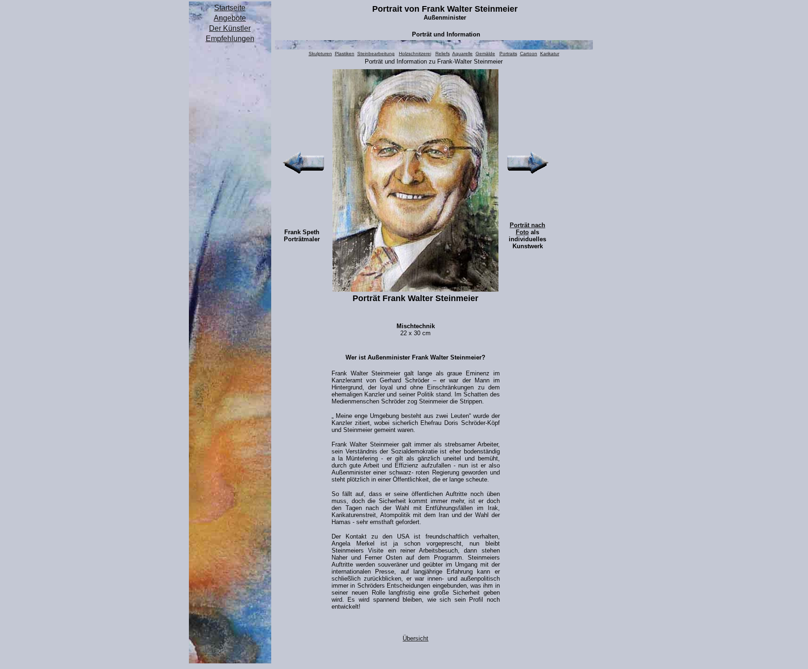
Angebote (230, 18)
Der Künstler (230, 28)
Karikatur (549, 53)
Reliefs (442, 53)
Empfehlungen (230, 39)
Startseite (229, 8)
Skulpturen (320, 53)
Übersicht (415, 638)
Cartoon (528, 53)
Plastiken (344, 53)
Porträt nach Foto (527, 229)
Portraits (508, 53)
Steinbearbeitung (376, 53)
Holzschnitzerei (415, 53)
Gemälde (485, 53)
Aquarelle (462, 53)
